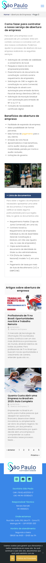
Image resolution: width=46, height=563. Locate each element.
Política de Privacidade (26, 558)
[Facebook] (23, 479)
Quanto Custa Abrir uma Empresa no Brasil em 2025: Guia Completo (22, 398)
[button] (23, 195)
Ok (12, 558)
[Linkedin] (29, 479)
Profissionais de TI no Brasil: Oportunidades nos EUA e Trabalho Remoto (21, 320)
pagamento (27, 133)
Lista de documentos (20, 195)
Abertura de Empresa (18, 329)
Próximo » (35, 455)
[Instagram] (16, 479)
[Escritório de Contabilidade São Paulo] (14, 5)
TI (28, 406)
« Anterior (11, 450)
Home (6, 14)
